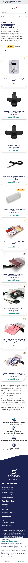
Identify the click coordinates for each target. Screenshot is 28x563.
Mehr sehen (17, 40)
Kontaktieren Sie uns (7, 487)
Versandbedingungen (7, 497)
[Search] (25, 12)
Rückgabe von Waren (7, 492)
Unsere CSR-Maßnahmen (9, 507)
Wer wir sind (5, 504)
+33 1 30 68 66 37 (16, 479)
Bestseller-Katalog (6, 509)
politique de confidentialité (7, 552)
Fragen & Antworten (7, 489)
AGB (3, 520)
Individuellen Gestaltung (8, 512)
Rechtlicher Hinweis (7, 525)
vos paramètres (22, 553)
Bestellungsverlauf (7, 495)
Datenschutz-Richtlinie (8, 522)
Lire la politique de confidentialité (8, 556)
